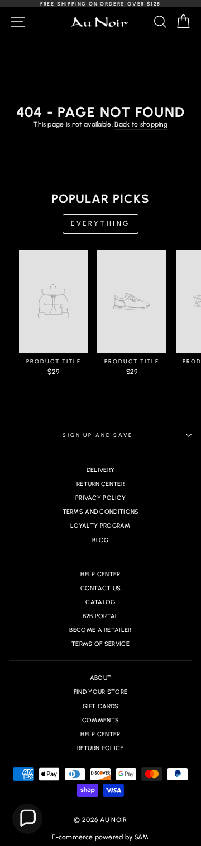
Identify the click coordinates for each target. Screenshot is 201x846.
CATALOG (100, 602)
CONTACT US (100, 588)
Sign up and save (98, 435)
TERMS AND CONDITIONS (101, 512)
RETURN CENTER (100, 484)
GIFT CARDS (101, 706)
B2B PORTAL (101, 616)
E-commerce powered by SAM (100, 837)
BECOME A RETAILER (100, 630)
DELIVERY (100, 470)
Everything (100, 223)
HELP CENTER (100, 574)
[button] (27, 819)
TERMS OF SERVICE (100, 644)
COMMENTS (100, 720)
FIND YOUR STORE (101, 692)
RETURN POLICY (101, 748)
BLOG (100, 540)
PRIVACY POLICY (100, 498)
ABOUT (101, 678)
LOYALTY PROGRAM (100, 525)
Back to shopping (141, 124)
